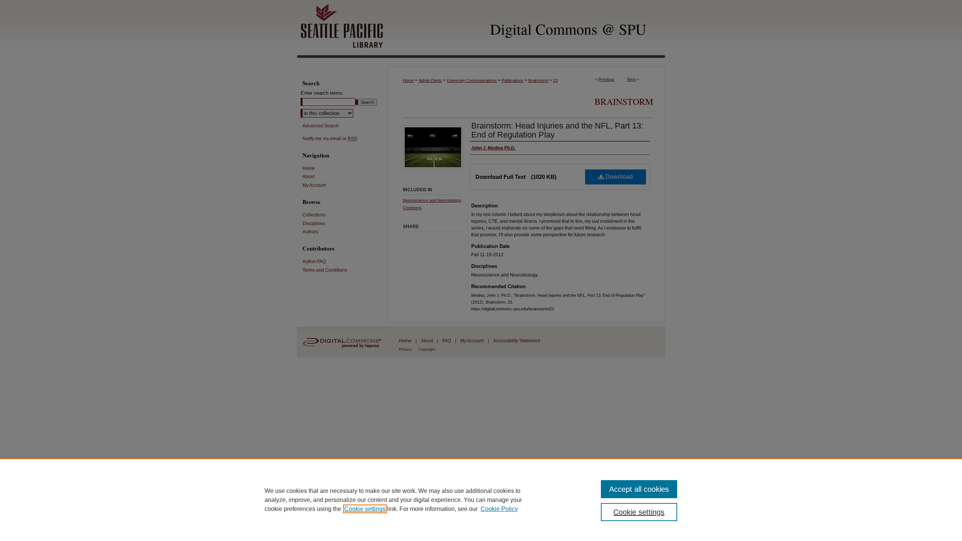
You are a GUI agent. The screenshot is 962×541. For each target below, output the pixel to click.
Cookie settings (365, 509)
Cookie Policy (499, 509)
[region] (481, 499)
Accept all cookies (639, 489)
